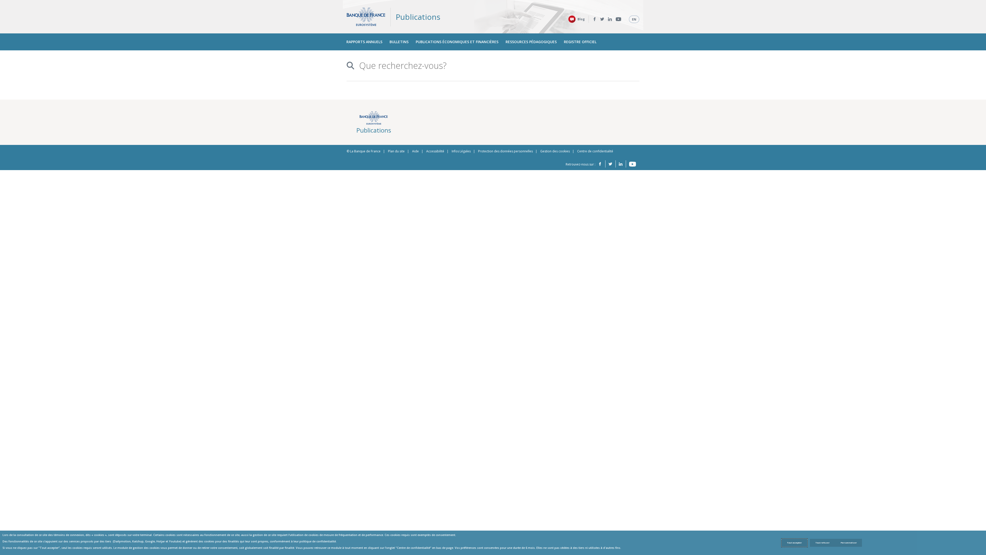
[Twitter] (602, 19)
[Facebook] (594, 19)
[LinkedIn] (610, 19)
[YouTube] (618, 19)
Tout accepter (794, 542)
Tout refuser (823, 542)
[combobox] (491, 65)
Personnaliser (849, 542)
